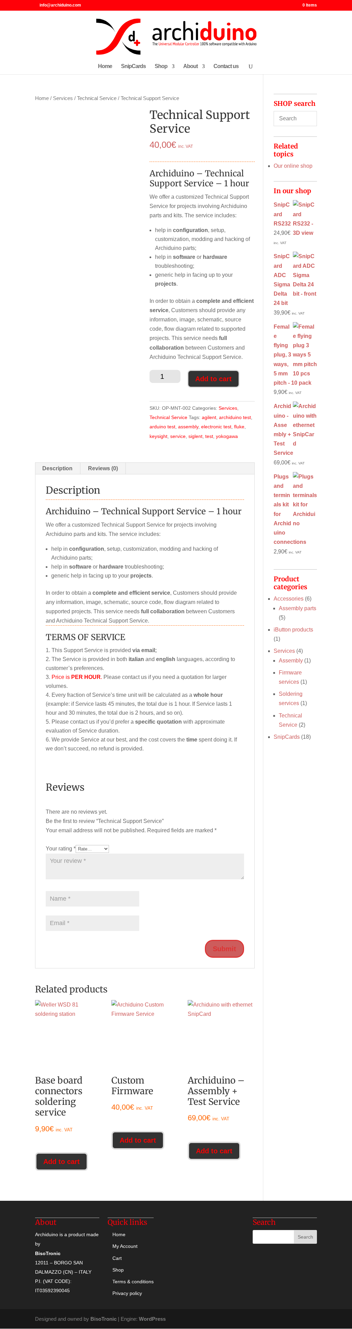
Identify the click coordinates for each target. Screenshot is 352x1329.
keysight (158, 436)
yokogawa (227, 436)
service (178, 436)
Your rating (61, 849)
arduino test (162, 426)
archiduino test (235, 417)
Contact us (226, 66)
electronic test (216, 426)
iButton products (293, 630)
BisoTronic (103, 1319)
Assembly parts (297, 608)
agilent (209, 417)
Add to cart (213, 379)
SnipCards (133, 66)
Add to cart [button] (61, 1161)
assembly (188, 426)
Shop (161, 66)
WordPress (152, 1319)
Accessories (289, 599)
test (209, 436)
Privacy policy (127, 1293)
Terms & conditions (133, 1281)
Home (105, 66)
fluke (239, 426)
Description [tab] (57, 468)
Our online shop (293, 166)
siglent (195, 436)
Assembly (291, 660)
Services (63, 98)
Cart (117, 1258)
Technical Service (97, 98)
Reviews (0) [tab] (103, 468)
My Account (125, 1246)
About (190, 66)
